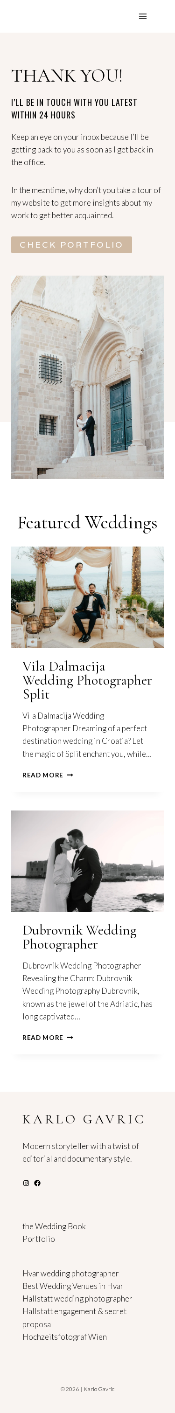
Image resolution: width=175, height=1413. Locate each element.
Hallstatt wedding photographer (77, 1298)
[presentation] (87, 597)
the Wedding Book (54, 1226)
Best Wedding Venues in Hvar (73, 1286)
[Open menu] (142, 16)
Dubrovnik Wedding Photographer (79, 937)
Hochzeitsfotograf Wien (64, 1337)
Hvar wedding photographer (70, 1273)
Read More (46, 775)
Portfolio (38, 1239)
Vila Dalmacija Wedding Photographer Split (87, 680)
